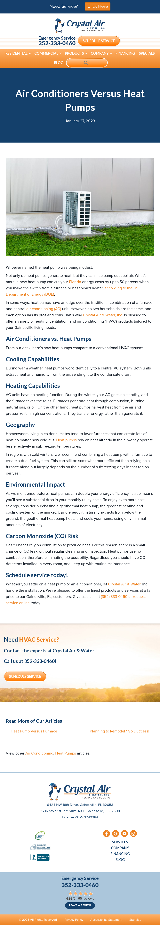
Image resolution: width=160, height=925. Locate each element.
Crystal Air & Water (124, 584)
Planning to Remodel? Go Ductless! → (122, 731)
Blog (58, 63)
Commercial (46, 53)
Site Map (135, 919)
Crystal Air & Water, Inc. (103, 315)
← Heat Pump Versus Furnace (31, 731)
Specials (147, 53)
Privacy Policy (74, 919)
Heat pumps (66, 440)
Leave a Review (80, 905)
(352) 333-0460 (114, 596)
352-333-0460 (57, 43)
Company (100, 53)
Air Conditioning (39, 753)
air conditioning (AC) (43, 309)
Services (120, 842)
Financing (125, 53)
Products (74, 53)
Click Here (97, 6)
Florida (75, 282)
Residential (16, 53)
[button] (30, 53)
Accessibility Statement (106, 919)
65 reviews (86, 898)
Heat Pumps (65, 753)
